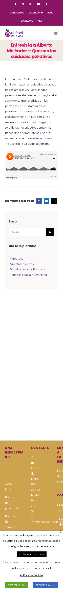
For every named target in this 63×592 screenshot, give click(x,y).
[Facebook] (39, 201)
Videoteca (16, 258)
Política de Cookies (31, 575)
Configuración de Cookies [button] (31, 554)
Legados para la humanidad (28, 274)
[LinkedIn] (46, 201)
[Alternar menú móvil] (56, 34)
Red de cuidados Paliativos (28, 269)
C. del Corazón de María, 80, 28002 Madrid (31, 476)
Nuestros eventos (22, 264)
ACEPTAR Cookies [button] (17, 585)
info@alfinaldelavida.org (31, 522)
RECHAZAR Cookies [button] (45, 585)
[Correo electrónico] (54, 201)
